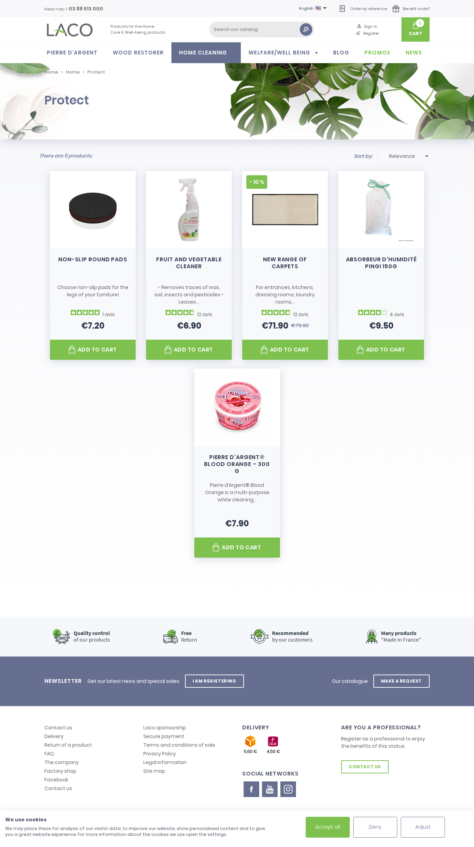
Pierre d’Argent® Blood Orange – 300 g (237, 464)
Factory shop (60, 771)
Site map (154, 771)
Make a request (401, 681)
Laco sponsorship (164, 727)
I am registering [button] (214, 681)
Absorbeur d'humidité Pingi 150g (381, 262)
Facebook (56, 779)
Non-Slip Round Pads (92, 259)
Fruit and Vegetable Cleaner (188, 262)
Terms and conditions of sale (179, 745)
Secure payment (163, 736)
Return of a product (68, 745)
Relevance (410, 156)
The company (61, 762)
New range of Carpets (285, 262)
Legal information (165, 762)
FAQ (49, 753)
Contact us (58, 727)
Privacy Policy (159, 753)
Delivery (54, 736)
